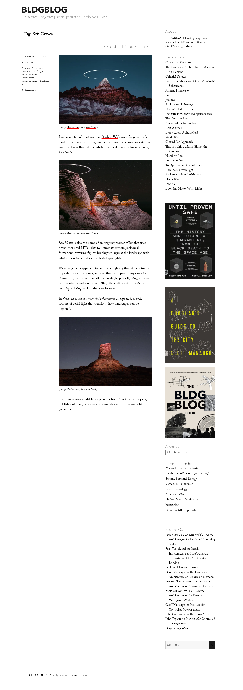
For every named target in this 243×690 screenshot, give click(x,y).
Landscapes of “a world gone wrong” (187, 473)
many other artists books (92, 405)
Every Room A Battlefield (181, 133)
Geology (38, 71)
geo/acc (170, 100)
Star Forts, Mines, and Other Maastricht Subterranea (190, 84)
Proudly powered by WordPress (68, 675)
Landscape (28, 77)
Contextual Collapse (178, 63)
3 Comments (29, 90)
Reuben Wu (73, 127)
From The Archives (180, 463)
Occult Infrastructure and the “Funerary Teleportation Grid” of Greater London (188, 556)
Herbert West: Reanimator (181, 500)
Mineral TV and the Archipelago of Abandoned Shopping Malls (192, 540)
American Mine (175, 494)
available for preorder (96, 400)
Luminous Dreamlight (179, 170)
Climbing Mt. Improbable (181, 510)
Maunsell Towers (187, 568)
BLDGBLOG (44, 10)
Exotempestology (176, 489)
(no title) (170, 184)
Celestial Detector (176, 77)
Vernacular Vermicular (179, 484)
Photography (29, 80)
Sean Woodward (175, 549)
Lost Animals (173, 128)
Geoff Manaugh (175, 572)
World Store (173, 137)
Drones (26, 71)
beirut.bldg (172, 505)
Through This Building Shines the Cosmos (186, 149)
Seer (168, 95)
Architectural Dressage (179, 105)
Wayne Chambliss (176, 582)
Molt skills (172, 591)
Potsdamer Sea (174, 161)
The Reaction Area (176, 119)
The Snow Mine (199, 614)
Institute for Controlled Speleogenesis (188, 114)
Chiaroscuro (39, 68)
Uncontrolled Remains (179, 109)
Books (25, 68)
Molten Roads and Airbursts (183, 175)
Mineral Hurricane (177, 91)
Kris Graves (29, 74)
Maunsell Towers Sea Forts (181, 468)
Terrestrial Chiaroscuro (127, 47)
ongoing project (114, 243)
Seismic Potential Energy (181, 479)
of (149, 142)
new (76, 273)
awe (61, 147)
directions (86, 273)
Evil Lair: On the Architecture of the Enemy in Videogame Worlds (187, 596)
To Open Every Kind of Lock (183, 165)
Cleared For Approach (179, 142)
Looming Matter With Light (183, 189)
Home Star (172, 179)
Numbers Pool (174, 156)
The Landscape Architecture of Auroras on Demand (189, 70)
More (188, 46)
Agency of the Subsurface (181, 123)
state (144, 142)
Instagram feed (97, 142)
